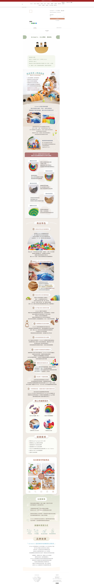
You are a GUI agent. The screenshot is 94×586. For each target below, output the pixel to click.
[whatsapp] (34, 23)
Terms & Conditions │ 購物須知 (37, 578)
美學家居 (48, 3)
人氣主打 (45, 3)
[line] (31, 23)
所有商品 (42, 3)
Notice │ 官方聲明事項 (37, 580)
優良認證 (47, 5)
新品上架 (35, 3)
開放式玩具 (59, 3)
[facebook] (33, 23)
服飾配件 (63, 3)
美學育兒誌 (55, 5)
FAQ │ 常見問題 (37, 581)
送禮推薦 (55, 3)
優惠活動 (38, 3)
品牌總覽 (52, 3)
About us (31, 3)
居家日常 (40, 5)
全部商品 (23, 7)
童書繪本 (43, 5)
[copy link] (36, 23)
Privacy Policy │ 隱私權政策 (36, 579)
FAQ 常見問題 (51, 5)
